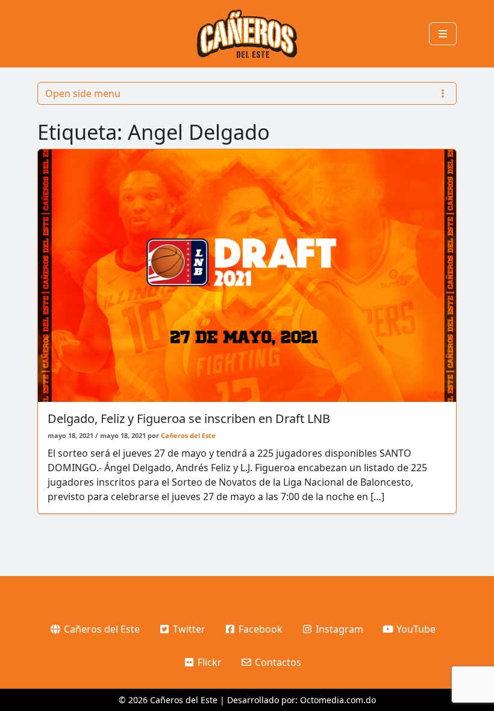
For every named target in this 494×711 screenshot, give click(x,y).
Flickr (208, 662)
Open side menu (82, 93)
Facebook (259, 629)
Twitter (187, 629)
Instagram (338, 629)
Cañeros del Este (188, 435)
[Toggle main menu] (443, 33)
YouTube (415, 629)
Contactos (276, 662)
